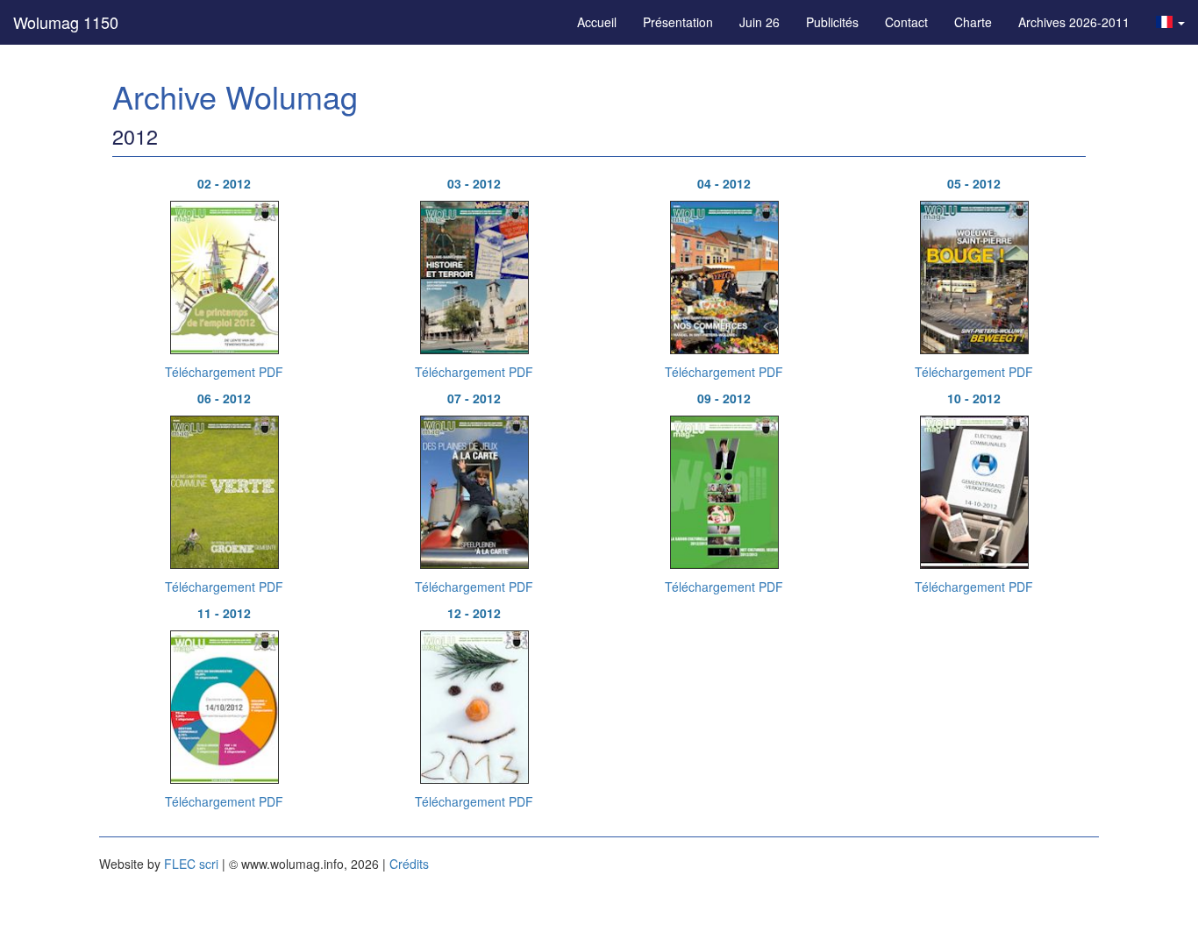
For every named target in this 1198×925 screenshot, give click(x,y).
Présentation (678, 22)
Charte (973, 22)
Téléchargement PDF (224, 372)
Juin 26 (759, 22)
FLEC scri (191, 863)
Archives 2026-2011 (1074, 22)
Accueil (597, 22)
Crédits (409, 863)
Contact (906, 22)
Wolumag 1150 (65, 22)
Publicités (832, 22)
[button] (1170, 22)
